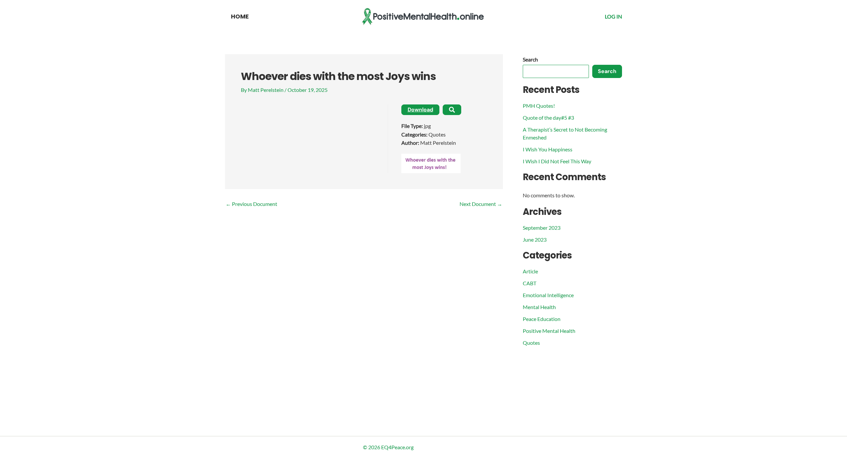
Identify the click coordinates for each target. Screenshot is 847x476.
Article (530, 271)
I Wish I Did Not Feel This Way (557, 161)
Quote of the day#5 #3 (548, 117)
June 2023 (535, 239)
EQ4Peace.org (397, 447)
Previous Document (251, 204)
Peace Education (541, 319)
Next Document (481, 204)
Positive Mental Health (549, 331)
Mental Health (539, 307)
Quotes (531, 342)
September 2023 (541, 227)
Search (530, 59)
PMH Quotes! (539, 105)
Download (420, 109)
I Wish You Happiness (547, 149)
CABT (529, 283)
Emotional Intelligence (548, 295)
